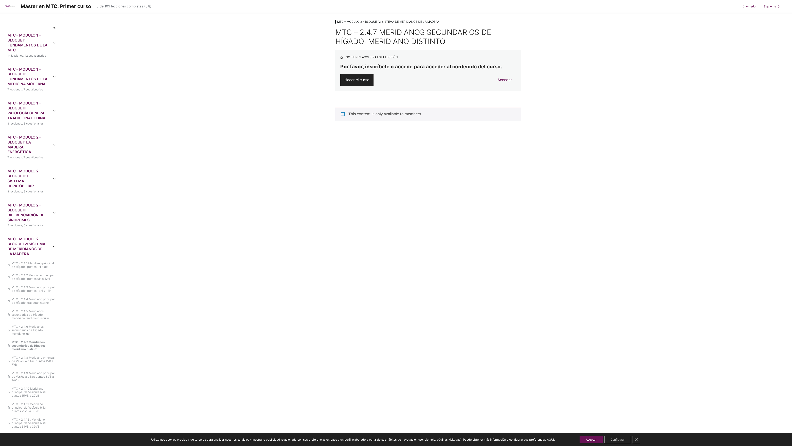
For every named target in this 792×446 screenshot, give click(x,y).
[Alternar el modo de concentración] (32, 28)
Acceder (504, 80)
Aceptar (591, 439)
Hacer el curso (356, 80)
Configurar (617, 439)
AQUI (550, 439)
